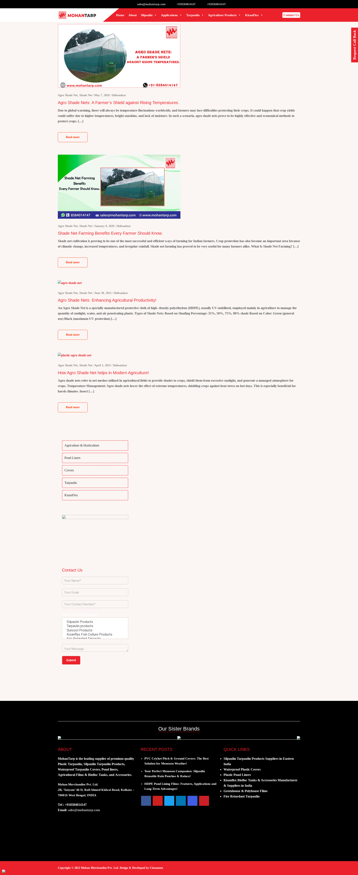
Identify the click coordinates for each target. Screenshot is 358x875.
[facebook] (146, 801)
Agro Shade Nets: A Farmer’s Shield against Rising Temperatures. (118, 102)
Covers (69, 470)
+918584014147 (186, 4)
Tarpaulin (193, 15)
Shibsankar (119, 95)
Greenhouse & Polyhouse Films (245, 791)
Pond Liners (72, 458)
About (132, 15)
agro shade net (68, 95)
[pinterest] (204, 801)
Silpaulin (146, 15)
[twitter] (169, 801)
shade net (85, 95)
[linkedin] (181, 801)
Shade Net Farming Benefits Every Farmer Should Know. (110, 233)
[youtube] (158, 801)
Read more (73, 137)
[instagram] (192, 801)
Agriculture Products (222, 15)
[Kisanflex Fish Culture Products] (95, 634)
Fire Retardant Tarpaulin (242, 796)
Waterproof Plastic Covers (242, 769)
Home (120, 15)
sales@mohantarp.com (151, 4)
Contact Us (291, 15)
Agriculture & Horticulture (81, 445)
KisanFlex (252, 15)
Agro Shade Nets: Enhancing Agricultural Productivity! (107, 300)
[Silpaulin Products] (95, 622)
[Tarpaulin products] (95, 626)
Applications (169, 15)
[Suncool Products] (95, 630)
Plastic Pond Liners (237, 775)
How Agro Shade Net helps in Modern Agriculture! (103, 372)
